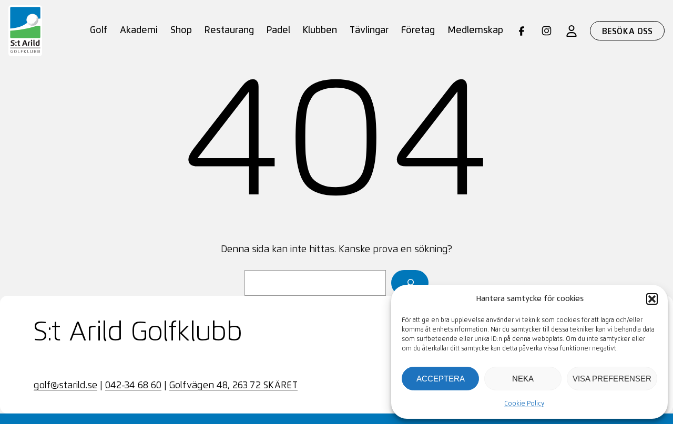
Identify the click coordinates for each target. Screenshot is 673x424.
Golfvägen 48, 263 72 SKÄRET (233, 385)
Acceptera (440, 378)
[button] (652, 299)
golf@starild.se (65, 385)
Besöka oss (627, 31)
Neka (523, 378)
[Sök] (410, 283)
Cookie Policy (524, 404)
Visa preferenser (612, 378)
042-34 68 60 (133, 385)
